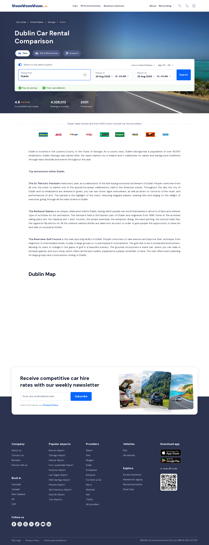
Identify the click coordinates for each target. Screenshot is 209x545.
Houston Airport (57, 470)
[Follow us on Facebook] (14, 524)
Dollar (89, 465)
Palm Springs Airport (59, 479)
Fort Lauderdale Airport (61, 465)
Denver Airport (56, 460)
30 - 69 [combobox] (164, 65)
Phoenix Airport (57, 484)
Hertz (89, 484)
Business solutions (114, 5)
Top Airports (55, 499)
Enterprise (91, 470)
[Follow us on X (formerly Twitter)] (31, 524)
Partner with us (20, 465)
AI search (73, 53)
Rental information (132, 484)
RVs (125, 450)
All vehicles (129, 455)
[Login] (193, 5)
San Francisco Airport (60, 489)
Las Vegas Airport (58, 474)
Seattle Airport (57, 494)
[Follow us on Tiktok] (37, 524)
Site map (16, 540)
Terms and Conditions (55, 540)
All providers (92, 504)
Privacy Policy (50, 405)
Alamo (89, 450)
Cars (75, 5)
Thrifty (89, 499)
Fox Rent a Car (93, 479)
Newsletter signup (133, 479)
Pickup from (26, 73)
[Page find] (179, 5)
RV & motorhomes (91, 5)
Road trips (128, 489)
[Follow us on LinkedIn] (49, 524)
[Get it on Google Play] (170, 460)
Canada (16, 489)
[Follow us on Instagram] (19, 524)
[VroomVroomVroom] (29, 5)
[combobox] (49, 76)
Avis (88, 455)
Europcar (90, 474)
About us (16, 450)
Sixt (88, 494)
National (90, 489)
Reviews (16, 460)
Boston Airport (56, 450)
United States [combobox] (142, 65)
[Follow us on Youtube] (43, 524)
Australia (16, 484)
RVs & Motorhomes (49, 53)
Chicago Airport (57, 455)
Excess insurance (132, 474)
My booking (165, 5)
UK (13, 499)
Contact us (18, 455)
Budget (90, 460)
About (152, 5)
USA (14, 504)
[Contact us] (187, 5)
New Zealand (18, 494)
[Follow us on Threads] (25, 524)
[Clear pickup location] (85, 75)
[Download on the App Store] (170, 452)
